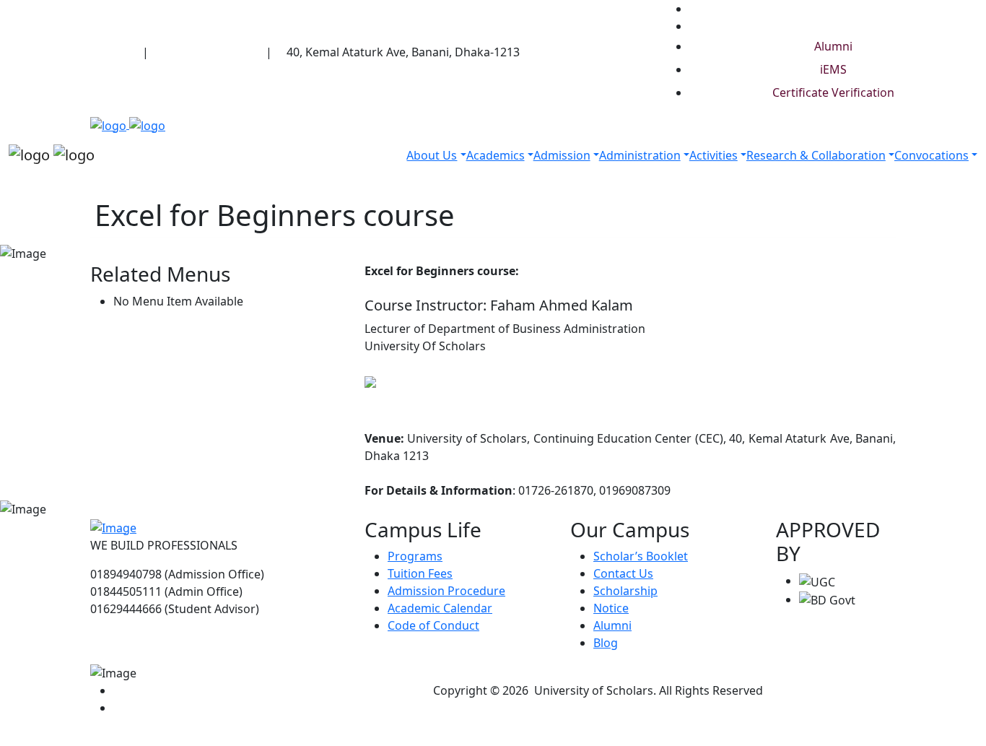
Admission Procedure (446, 591)
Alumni (833, 46)
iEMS (833, 69)
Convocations (931, 155)
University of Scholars (79, 52)
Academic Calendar (440, 608)
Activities (713, 155)
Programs (415, 556)
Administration (640, 155)
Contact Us (623, 573)
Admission (561, 155)
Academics (495, 155)
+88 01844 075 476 (213, 52)
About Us (431, 155)
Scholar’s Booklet (640, 556)
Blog (605, 643)
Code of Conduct (433, 625)
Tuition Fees (420, 573)
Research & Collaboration (816, 155)
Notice (611, 608)
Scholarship (625, 591)
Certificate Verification (833, 92)
